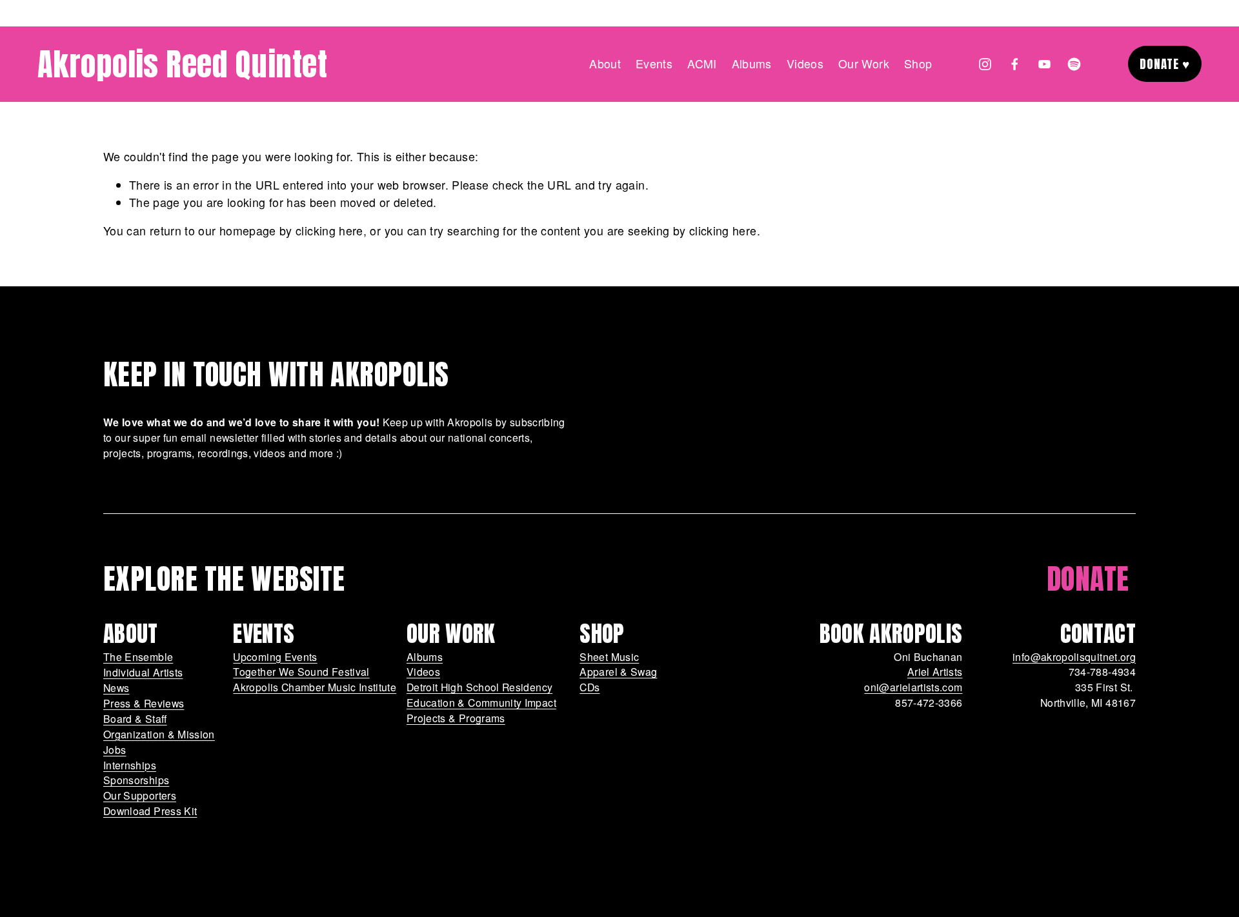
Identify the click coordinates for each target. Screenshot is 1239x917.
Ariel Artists (935, 671)
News (116, 687)
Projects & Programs (456, 718)
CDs (589, 687)
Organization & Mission (159, 733)
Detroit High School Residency (479, 687)
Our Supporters (139, 794)
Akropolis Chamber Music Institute (314, 687)
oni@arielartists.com (913, 687)
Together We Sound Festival (301, 671)
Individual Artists (143, 671)
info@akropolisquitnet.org (1074, 656)
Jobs (114, 749)
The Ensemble (138, 656)
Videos (805, 63)
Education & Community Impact (481, 702)
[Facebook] (1014, 64)
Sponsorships (136, 780)
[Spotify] (1074, 64)
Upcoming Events (275, 656)
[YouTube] (1044, 64)
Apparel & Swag (618, 671)
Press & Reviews (143, 702)
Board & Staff (135, 718)
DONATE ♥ (1165, 64)
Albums (425, 656)
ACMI (701, 63)
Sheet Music (609, 656)
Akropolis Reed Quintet (182, 64)
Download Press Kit (150, 810)
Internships (129, 764)
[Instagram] (985, 64)
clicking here (329, 230)
